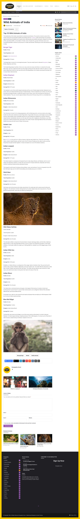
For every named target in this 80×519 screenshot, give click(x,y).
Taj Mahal (33, 37)
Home (5, 12)
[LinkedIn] (72, 6)
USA (57, 94)
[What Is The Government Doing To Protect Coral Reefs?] (58, 30)
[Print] (38, 361)
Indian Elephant (8, 75)
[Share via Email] (35, 361)
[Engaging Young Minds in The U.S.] (58, 41)
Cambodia (58, 102)
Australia (57, 84)
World (56, 6)
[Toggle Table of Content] (15, 29)
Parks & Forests (59, 122)
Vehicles (57, 134)
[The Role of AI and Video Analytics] (58, 35)
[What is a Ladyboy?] (15, 382)
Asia (57, 88)
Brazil (57, 100)
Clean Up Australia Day (67, 22)
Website (30, 417)
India (10, 18)
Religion (57, 120)
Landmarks (58, 112)
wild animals (35, 355)
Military (57, 116)
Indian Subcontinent (12, 56)
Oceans (57, 124)
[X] (70, 6)
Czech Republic (59, 104)
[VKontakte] (32, 361)
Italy (57, 86)
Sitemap (17, 12)
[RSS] (76, 6)
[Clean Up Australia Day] (58, 24)
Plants (57, 128)
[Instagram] (74, 6)
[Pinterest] (26, 361)
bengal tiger (21, 355)
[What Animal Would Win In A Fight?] (10, 438)
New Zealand (58, 96)
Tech (51, 6)
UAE (57, 106)
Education (58, 118)
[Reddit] (29, 361)
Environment (38, 6)
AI (56, 78)
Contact (13, 12)
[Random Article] (57, 12)
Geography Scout (9, 25)
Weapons (58, 74)
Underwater (58, 58)
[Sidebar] (59, 12)
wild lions (8, 139)
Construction (58, 76)
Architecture (58, 110)
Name (4, 412)
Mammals (58, 64)
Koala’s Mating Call (24, 446)
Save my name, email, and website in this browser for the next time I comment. (20, 423)
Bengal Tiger (7, 47)
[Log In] (56, 12)
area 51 (57, 130)
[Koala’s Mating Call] (27, 439)
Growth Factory (40, 515)
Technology (58, 72)
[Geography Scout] (9, 6)
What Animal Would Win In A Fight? (10, 443)
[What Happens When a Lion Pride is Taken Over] (44, 438)
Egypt (57, 98)
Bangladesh (45, 62)
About (9, 12)
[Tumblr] (23, 361)
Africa (57, 92)
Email (4, 417)
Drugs (57, 132)
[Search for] (75, 12)
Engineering (58, 126)
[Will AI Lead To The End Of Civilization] (58, 46)
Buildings (57, 108)
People (46, 6)
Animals (19, 6)
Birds (57, 62)
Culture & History (28, 6)
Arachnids (58, 66)
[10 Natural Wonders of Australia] (40, 382)
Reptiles (57, 60)
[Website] (12, 369)
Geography (58, 114)
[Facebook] (68, 6)
